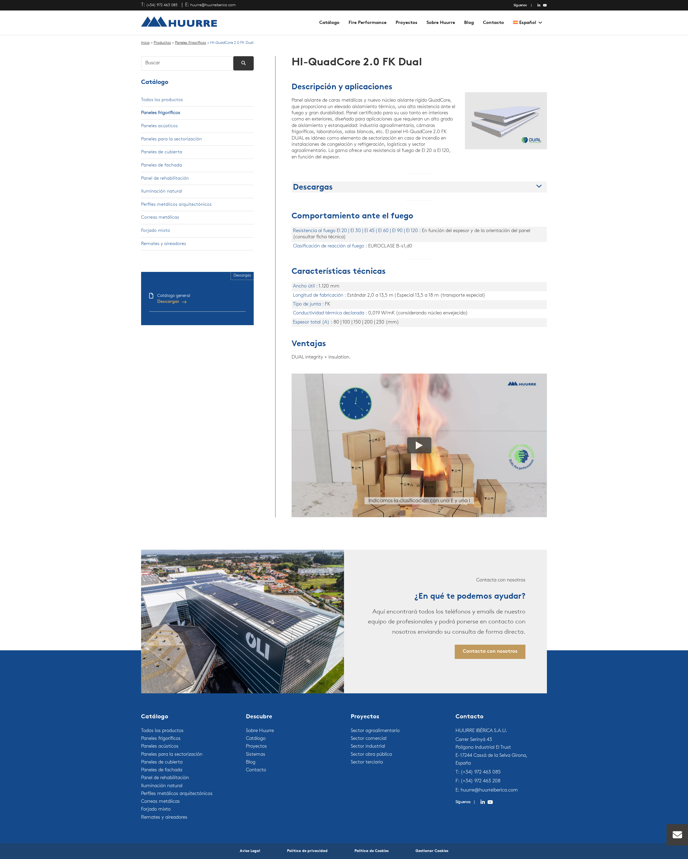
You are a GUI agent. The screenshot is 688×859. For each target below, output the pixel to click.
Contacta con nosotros (490, 651)
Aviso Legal (250, 851)
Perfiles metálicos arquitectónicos (176, 204)
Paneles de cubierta (161, 152)
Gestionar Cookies (431, 851)
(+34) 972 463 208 (480, 781)
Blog (469, 22)
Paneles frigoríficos (190, 43)
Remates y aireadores (163, 244)
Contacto (493, 22)
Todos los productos (162, 100)
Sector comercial (368, 738)
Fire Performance (367, 22)
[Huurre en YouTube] (545, 5)
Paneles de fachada (161, 165)
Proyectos (406, 22)
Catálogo (329, 22)
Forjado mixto (155, 230)
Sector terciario (367, 762)
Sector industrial (368, 746)
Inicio (145, 43)
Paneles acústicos (159, 126)
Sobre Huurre (441, 22)
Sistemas (255, 754)
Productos (162, 43)
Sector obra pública (371, 754)
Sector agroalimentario (375, 731)
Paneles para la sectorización (171, 139)
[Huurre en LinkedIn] (539, 5)
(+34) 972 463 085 (162, 5)
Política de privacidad (307, 851)
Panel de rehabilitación (165, 178)
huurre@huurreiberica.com (213, 5)
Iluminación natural (161, 191)
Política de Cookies (371, 851)
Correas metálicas (160, 217)
